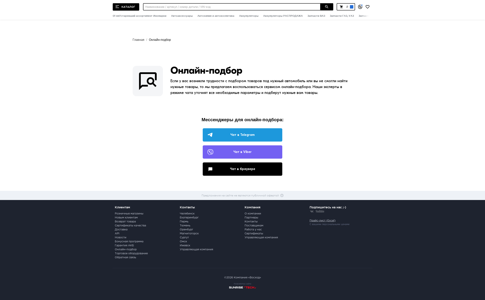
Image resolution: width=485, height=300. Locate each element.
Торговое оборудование (131, 253)
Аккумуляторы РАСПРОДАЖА (283, 15)
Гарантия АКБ (124, 245)
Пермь (184, 221)
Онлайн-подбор (160, 39)
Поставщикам (254, 225)
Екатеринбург (189, 218)
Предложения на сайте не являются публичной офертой (240, 195)
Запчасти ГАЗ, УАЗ (342, 15)
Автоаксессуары (182, 15)
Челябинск (187, 214)
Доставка (121, 229)
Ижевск (185, 245)
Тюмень (185, 225)
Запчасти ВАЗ (316, 15)
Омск (183, 241)
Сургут (184, 237)
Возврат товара (125, 221)
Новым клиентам (126, 218)
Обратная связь (125, 257)
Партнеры (251, 218)
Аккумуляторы (248, 15)
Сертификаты (254, 233)
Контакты (251, 221)
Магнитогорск (189, 233)
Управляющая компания (196, 249)
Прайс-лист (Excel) (323, 221)
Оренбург (186, 229)
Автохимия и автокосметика (215, 15)
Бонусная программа (129, 241)
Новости (120, 237)
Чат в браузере (242, 169)
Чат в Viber (242, 152)
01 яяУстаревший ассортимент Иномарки (139, 15)
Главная (138, 39)
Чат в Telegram (242, 135)
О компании (253, 214)
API (117, 233)
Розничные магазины (129, 214)
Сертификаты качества (130, 225)
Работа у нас (253, 229)
